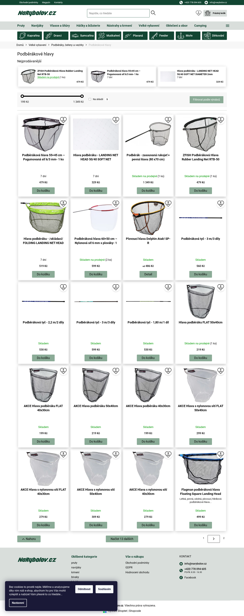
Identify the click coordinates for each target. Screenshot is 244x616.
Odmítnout (84, 589)
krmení (75, 572)
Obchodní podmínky (28, 2)
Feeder (163, 35)
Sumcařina (87, 35)
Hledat (153, 13)
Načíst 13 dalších (122, 539)
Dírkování (218, 35)
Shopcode (135, 610)
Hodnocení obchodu (137, 572)
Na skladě (100, 99)
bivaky (75, 577)
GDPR (128, 567)
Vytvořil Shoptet (117, 610)
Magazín (46, 2)
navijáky (76, 567)
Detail (148, 274)
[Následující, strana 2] (214, 539)
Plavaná (138, 35)
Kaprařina (33, 35)
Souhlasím (104, 589)
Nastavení (18, 602)
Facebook (190, 577)
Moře (189, 35)
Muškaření (113, 35)
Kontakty (58, 2)
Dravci (58, 35)
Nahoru (31, 539)
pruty (74, 562)
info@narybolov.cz (195, 563)
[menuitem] (21, 25)
